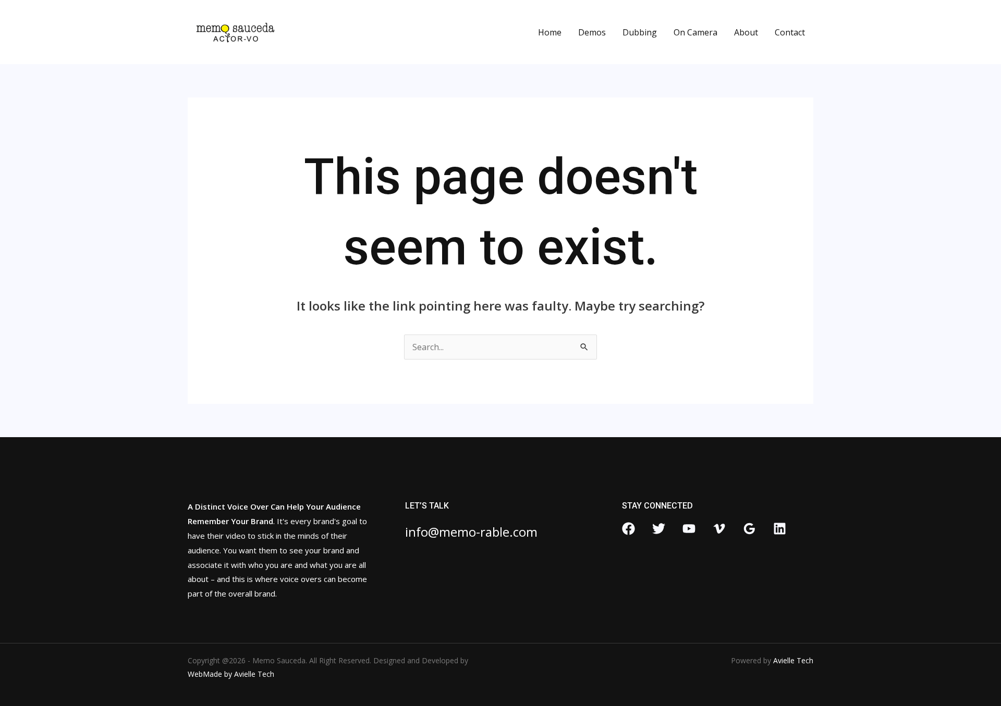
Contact (790, 32)
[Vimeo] (719, 528)
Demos (592, 32)
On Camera (695, 32)
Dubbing (639, 32)
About (746, 32)
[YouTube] (688, 528)
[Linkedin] (779, 528)
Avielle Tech (254, 674)
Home (549, 32)
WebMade (205, 674)
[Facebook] (628, 528)
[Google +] (749, 528)
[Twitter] (658, 528)
